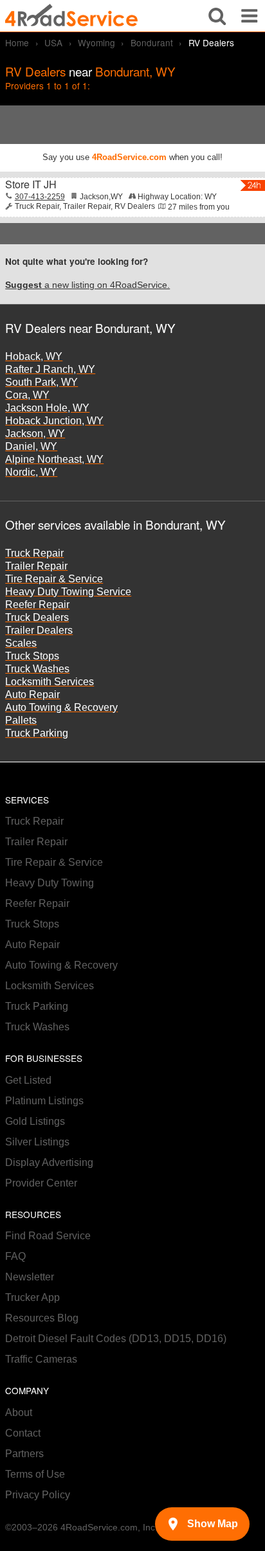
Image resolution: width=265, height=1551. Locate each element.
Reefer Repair (37, 604)
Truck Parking (36, 733)
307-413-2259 (40, 197)
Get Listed (28, 1080)
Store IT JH (31, 184)
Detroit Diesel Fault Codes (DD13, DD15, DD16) (115, 1338)
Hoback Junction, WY (54, 420)
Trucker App (32, 1297)
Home (17, 42)
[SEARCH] (217, 15)
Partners (24, 1453)
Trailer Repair (36, 565)
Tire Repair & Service (54, 578)
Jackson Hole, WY (47, 407)
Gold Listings (35, 1121)
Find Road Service (48, 1235)
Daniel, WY (31, 446)
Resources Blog (41, 1318)
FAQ (15, 1256)
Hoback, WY (33, 356)
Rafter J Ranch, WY (50, 369)
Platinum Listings (44, 1100)
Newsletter (29, 1276)
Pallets (21, 720)
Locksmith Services (49, 681)
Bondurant (152, 42)
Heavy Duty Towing (49, 882)
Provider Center (41, 1183)
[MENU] (249, 15)
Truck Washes (37, 668)
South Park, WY (41, 382)
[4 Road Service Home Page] (71, 16)
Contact (23, 1433)
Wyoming (96, 42)
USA (53, 42)
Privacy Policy (37, 1494)
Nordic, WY (31, 472)
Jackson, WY (35, 433)
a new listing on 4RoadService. (87, 285)
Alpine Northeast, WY (54, 459)
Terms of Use (35, 1474)
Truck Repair (34, 553)
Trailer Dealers (39, 630)
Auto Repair (32, 694)
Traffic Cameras (41, 1359)
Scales (21, 643)
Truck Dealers (37, 617)
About (18, 1412)
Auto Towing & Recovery (61, 707)
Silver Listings (37, 1141)
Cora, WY (27, 395)
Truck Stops (32, 655)
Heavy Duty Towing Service (68, 591)
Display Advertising (49, 1162)
